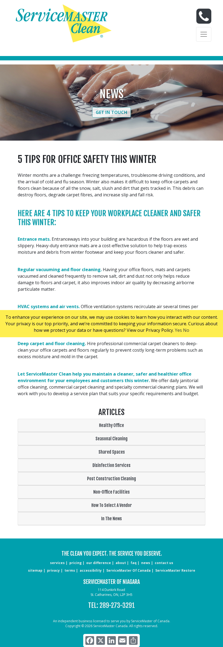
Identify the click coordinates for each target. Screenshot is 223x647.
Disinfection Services (111, 465)
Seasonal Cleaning (111, 438)
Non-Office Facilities (111, 492)
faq (134, 563)
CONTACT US (164, 563)
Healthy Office (111, 425)
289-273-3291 (117, 605)
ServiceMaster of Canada (128, 570)
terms (69, 570)
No (186, 330)
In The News (111, 518)
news (145, 563)
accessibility (91, 570)
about (121, 563)
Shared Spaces (111, 452)
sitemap (35, 570)
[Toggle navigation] (203, 34)
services (57, 563)
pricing (75, 563)
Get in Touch (111, 112)
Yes (178, 330)
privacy (53, 570)
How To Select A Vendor (111, 505)
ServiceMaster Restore (175, 570)
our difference (98, 563)
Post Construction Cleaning (111, 478)
